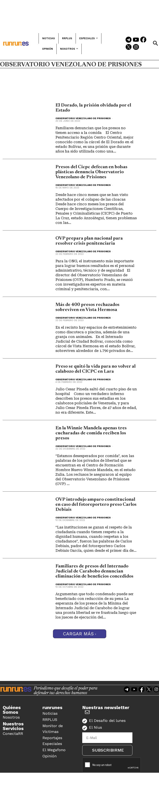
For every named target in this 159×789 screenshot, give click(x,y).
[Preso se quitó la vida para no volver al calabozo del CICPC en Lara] (36, 374)
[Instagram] (136, 47)
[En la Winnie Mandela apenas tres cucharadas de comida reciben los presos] (36, 436)
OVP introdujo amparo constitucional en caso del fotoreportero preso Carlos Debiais (96, 504)
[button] (155, 43)
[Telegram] (128, 40)
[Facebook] (143, 40)
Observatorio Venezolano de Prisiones (83, 118)
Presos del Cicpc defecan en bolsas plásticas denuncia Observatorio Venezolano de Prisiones (91, 172)
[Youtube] (136, 40)
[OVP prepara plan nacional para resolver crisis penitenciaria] (36, 246)
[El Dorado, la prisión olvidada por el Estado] (36, 113)
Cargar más (78, 634)
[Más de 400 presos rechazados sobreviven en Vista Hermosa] (36, 313)
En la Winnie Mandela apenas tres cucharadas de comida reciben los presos (91, 433)
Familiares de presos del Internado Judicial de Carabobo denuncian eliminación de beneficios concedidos (94, 571)
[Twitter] (128, 47)
